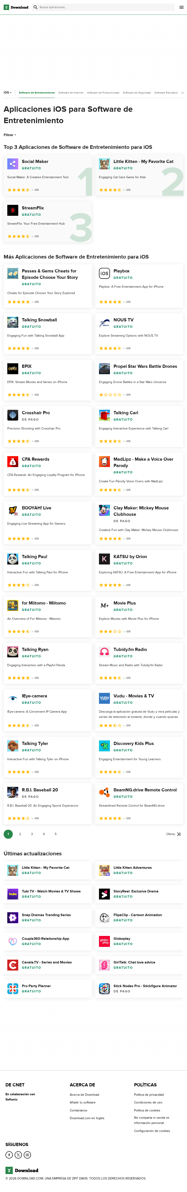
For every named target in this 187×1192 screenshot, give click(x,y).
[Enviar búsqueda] (35, 7)
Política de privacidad (149, 1095)
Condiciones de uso (148, 1102)
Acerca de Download (84, 1095)
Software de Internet (70, 92)
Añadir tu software (83, 1102)
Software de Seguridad (137, 92)
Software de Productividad (103, 92)
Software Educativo (166, 92)
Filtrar (8, 135)
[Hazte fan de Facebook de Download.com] (9, 1155)
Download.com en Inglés (87, 1118)
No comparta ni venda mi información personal (151, 1120)
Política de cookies (147, 1110)
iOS (6, 92)
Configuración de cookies (152, 1131)
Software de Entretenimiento (37, 92)
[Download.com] (16, 7)
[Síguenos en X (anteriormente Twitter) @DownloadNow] (18, 1155)
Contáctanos (78, 1110)
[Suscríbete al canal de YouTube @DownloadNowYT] (27, 1155)
